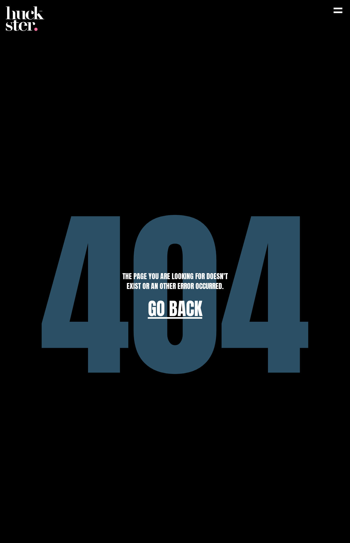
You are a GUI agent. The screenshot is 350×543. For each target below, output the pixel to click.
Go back (175, 309)
